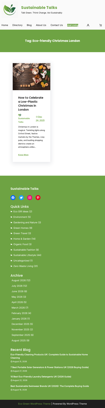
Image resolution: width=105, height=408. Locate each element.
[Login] (88, 25)
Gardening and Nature (25, 222)
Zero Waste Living (23, 266)
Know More (23, 155)
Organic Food (20, 244)
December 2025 (20, 324)
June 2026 (17, 291)
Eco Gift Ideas (20, 211)
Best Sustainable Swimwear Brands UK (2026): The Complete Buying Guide (50, 386)
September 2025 (21, 335)
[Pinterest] (38, 197)
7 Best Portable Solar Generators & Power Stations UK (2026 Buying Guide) (50, 367)
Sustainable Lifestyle (24, 255)
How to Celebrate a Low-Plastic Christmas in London (30, 104)
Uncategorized (21, 260)
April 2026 (17, 302)
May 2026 (17, 296)
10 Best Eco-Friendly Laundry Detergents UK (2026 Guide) (41, 376)
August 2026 (19, 280)
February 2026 (19, 313)
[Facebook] (13, 197)
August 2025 (19, 340)
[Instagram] (29, 197)
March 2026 (18, 307)
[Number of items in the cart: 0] (101, 25)
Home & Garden (22, 238)
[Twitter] (21, 197)
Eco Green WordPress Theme (34, 403)
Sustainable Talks (39, 7)
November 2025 (20, 329)
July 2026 (17, 285)
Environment (20, 217)
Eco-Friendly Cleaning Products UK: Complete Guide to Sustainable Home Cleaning (49, 356)
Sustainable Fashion (24, 249)
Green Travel (20, 233)
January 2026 (19, 318)
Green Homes (21, 228)
